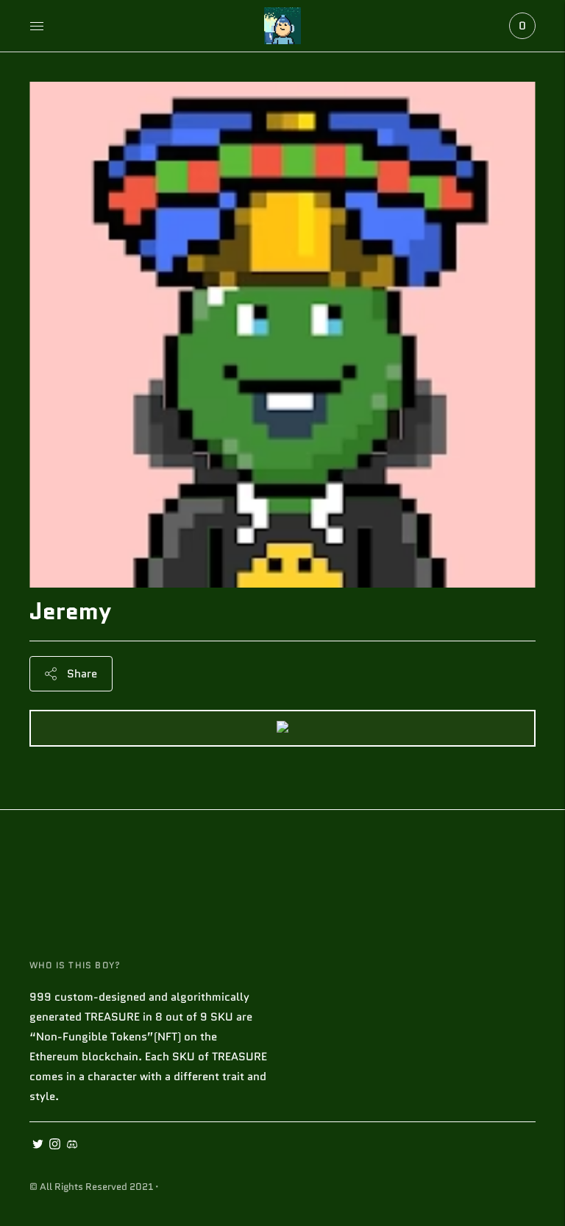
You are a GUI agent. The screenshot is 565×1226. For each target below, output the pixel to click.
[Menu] (36, 26)
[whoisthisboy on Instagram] (54, 1146)
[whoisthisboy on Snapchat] (71, 1146)
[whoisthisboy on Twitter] (37, 1146)
